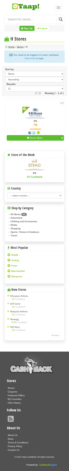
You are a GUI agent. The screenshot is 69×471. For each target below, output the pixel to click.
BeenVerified (18, 271)
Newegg (14, 319)
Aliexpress (16, 276)
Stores (20, 46)
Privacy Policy (15, 446)
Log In (44, 28)
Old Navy (15, 327)
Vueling (15, 260)
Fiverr (14, 266)
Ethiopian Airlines (19, 296)
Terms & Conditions (18, 442)
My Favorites (14, 399)
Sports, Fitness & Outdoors (25, 232)
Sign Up (28, 28)
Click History (14, 402)
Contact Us (13, 450)
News (11, 438)
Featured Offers (16, 395)
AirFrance (15, 303)
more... (57, 335)
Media (14, 225)
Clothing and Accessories (24, 221)
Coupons (12, 391)
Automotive (16, 217)
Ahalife (14, 255)
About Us (12, 435)
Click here (30, 58)
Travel (14, 235)
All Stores (16, 214)
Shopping (16, 228)
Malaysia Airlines (19, 311)
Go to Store (35, 137)
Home (11, 46)
